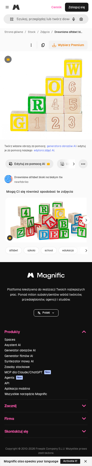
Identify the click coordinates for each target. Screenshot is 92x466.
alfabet (13, 250)
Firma (9, 418)
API (6, 383)
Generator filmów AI (18, 356)
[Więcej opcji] (31, 45)
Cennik (56, 7)
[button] (46, 312)
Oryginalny (30, 60)
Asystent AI (12, 345)
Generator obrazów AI (20, 350)
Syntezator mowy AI (19, 361)
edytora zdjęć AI (44, 150)
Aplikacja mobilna (17, 389)
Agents (13, 378)
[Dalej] (74, 163)
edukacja (68, 250)
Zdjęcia (45, 32)
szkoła (31, 250)
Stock (32, 32)
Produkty (12, 331)
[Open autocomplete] (10, 19)
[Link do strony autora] (8, 179)
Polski (46, 312)
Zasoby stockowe (17, 367)
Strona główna (13, 32)
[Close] (85, 461)
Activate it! (70, 461)
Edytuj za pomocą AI (27, 165)
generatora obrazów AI (61, 146)
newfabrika (21, 182)
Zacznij (10, 405)
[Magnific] (46, 276)
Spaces (9, 340)
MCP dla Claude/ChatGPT (27, 372)
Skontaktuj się (16, 431)
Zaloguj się (77, 7)
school (49, 250)
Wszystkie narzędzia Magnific (25, 394)
